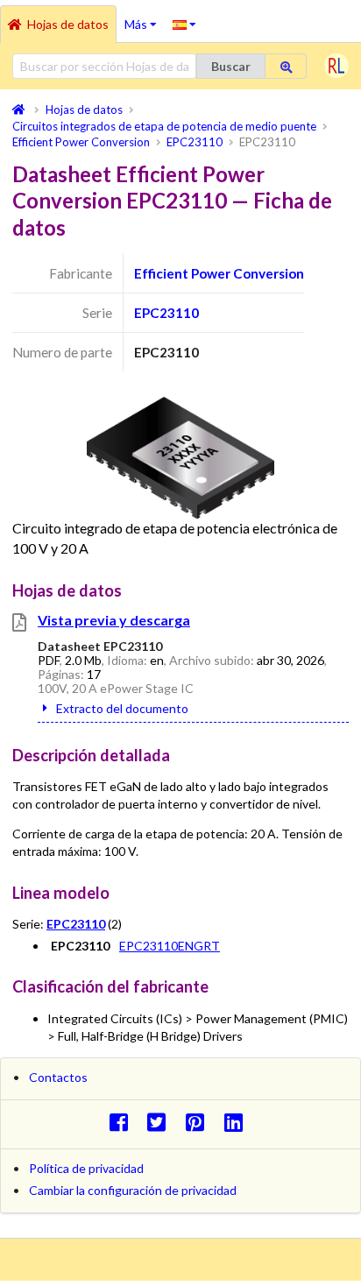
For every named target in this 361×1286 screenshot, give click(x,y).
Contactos (58, 1077)
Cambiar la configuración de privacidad (133, 1190)
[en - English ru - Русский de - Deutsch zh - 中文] (184, 23)
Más (144, 18)
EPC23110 (166, 313)
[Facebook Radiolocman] (123, 1121)
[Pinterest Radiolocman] (200, 1121)
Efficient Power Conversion (219, 273)
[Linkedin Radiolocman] (238, 1121)
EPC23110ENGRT (169, 945)
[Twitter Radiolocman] (162, 1121)
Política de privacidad (86, 1168)
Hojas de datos (68, 24)
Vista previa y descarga (114, 619)
